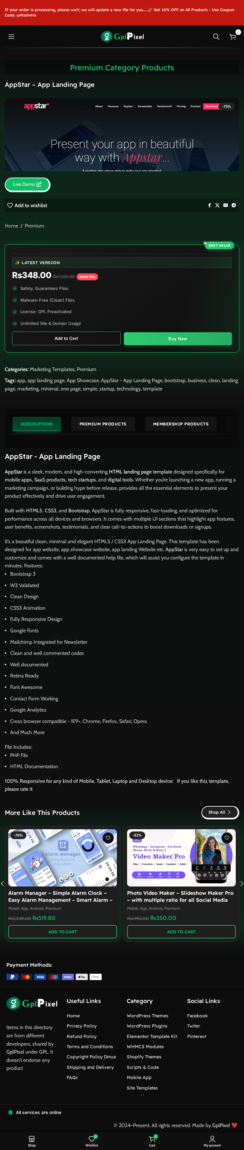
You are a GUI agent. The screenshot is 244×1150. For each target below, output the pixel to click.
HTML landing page (130, 472)
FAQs (72, 1077)
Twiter (193, 1026)
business (197, 380)
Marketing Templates (52, 369)
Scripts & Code (143, 1067)
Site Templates (142, 1088)
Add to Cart (66, 338)
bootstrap (175, 380)
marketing (28, 389)
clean (214, 380)
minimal (49, 389)
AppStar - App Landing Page (131, 380)
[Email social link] (225, 205)
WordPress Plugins (147, 1026)
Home (11, 226)
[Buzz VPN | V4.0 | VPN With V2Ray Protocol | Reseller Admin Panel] (181, 858)
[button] (62, 931)
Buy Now (177, 338)
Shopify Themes (144, 1057)
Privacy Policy (82, 1026)
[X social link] (217, 205)
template (152, 389)
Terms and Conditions (90, 1046)
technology (129, 389)
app (21, 380)
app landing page (45, 380)
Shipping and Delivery (90, 1067)
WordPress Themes (147, 1016)
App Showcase (83, 380)
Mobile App (18, 908)
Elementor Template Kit (152, 1036)
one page (71, 389)
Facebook (197, 1016)
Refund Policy (82, 1036)
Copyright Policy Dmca (91, 1057)
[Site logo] (122, 36)
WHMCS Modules (145, 1046)
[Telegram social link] (234, 205)
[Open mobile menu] (11, 36)
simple (90, 389)
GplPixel (15, 1052)
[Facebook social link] (209, 205)
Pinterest (196, 1036)
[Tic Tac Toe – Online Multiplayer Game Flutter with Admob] (62, 858)
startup (106, 389)
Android (155, 908)
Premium (34, 226)
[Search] (216, 36)
